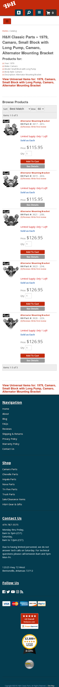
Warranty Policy (10, 443)
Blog (4, 418)
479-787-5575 (10, 524)
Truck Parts (8, 494)
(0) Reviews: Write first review (33, 126)
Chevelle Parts (10, 474)
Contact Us (8, 448)
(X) (3, 63)
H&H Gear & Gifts (12, 504)
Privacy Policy (9, 438)
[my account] (19, 12)
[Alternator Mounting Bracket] (11, 129)
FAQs (5, 423)
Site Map (51, 686)
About (5, 413)
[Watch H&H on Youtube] (13, 592)
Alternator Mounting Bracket (35, 121)
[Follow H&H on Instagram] (17, 592)
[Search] (28, 11)
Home (5, 408)
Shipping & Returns (12, 433)
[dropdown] (39, 12)
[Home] (10, 5)
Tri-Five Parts (9, 489)
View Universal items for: (29, 82)
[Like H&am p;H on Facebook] (3, 592)
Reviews (7, 428)
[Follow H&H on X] (8, 592)
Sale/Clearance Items (13, 499)
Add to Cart (32, 161)
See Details (33, 166)
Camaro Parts (9, 469)
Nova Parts (8, 484)
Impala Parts (9, 479)
